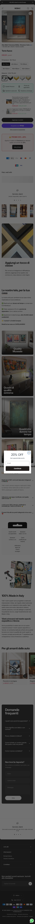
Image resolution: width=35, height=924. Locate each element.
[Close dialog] (28, 452)
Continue (17, 468)
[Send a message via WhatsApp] (31, 920)
